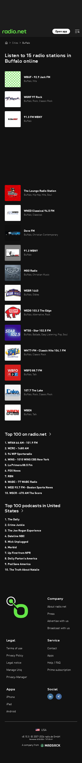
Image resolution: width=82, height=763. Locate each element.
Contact (52, 648)
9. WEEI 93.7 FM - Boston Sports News (29, 487)
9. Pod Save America (17, 564)
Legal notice (13, 662)
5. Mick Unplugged (16, 541)
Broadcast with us (58, 628)
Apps (50, 655)
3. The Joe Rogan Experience (23, 530)
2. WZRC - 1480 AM (17, 448)
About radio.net (56, 606)
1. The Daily (12, 519)
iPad (9, 704)
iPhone (10, 697)
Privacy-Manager (16, 677)
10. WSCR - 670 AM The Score (23, 493)
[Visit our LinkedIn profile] (50, 697)
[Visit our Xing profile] (58, 697)
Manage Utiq (14, 670)
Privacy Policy (14, 655)
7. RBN (9, 476)
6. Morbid (11, 547)
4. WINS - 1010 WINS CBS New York (27, 459)
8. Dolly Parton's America (21, 558)
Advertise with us (57, 621)
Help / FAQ (54, 662)
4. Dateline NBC (15, 536)
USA (43, 730)
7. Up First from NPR (18, 553)
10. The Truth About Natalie (22, 569)
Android (11, 711)
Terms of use (14, 648)
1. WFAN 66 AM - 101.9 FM (21, 442)
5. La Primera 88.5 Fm (18, 465)
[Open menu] (77, 31)
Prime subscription (59, 670)
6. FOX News (12, 470)
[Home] (6, 42)
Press (51, 614)
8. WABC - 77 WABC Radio (21, 482)
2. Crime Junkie (15, 525)
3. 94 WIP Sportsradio (18, 454)
